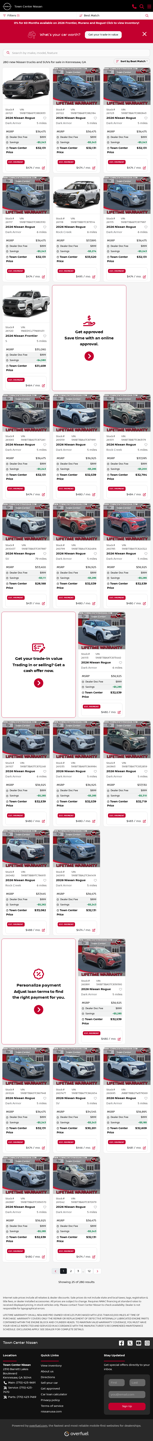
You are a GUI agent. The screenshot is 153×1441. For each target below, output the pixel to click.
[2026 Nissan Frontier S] (26, 304)
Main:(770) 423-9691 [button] (22, 1382)
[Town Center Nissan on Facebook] (120, 1343)
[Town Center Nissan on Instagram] (145, 1343)
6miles (42, 232)
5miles (42, 123)
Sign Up (127, 1406)
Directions (48, 1377)
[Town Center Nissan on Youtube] (137, 1343)
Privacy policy (50, 1400)
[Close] (144, 33)
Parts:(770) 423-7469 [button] (22, 1397)
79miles (41, 558)
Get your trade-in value (103, 34)
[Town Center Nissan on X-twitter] (128, 1343)
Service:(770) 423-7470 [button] (18, 1390)
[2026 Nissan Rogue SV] (26, 521)
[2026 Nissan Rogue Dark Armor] (26, 86)
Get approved (50, 1388)
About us (47, 1371)
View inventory (51, 1365)
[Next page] (97, 1271)
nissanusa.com (51, 1411)
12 (89, 1271)
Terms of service (52, 1406)
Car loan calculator (54, 1394)
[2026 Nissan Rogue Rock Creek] (76, 195)
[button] (134, 6)
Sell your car (49, 1382)
